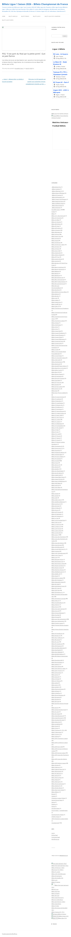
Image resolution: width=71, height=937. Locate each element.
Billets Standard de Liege (58, 720)
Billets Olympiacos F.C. (57, 592)
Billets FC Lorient (56, 419)
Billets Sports (55, 707)
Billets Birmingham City (57, 277)
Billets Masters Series (57, 567)
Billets (53, 214)
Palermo (54, 804)
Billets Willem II (55, 792)
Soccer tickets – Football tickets (60, 810)
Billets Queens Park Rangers (59, 199)
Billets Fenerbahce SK (57, 446)
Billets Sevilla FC (56, 687)
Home (3, 16)
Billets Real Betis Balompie (58, 648)
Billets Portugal (55, 617)
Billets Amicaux (13, 16)
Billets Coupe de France (57, 341)
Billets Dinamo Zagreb (57, 374)
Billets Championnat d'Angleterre (60, 308)
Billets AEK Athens (56, 224)
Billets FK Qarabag (56, 458)
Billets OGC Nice (56, 590)
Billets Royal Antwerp (57, 662)
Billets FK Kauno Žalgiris (58, 456)
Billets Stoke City (56, 722)
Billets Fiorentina (56, 450)
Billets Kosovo (55, 510)
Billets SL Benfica (56, 693)
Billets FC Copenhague (57, 403)
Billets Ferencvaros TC (57, 448)
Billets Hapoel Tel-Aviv (57, 479)
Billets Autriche (55, 261)
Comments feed (56, 837)
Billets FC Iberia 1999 (57, 415)
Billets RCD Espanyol (57, 646)
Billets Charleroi (56, 189)
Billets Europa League (57, 386)
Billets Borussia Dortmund (58, 283)
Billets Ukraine (55, 765)
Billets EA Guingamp (57, 376)
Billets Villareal (55, 779)
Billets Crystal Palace (57, 356)
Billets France (25, 16)
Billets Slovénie (55, 699)
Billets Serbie (55, 683)
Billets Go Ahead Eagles (57, 471)
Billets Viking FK (55, 775)
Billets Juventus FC (56, 504)
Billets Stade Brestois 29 (58, 716)
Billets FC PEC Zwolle (57, 428)
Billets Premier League (57, 623)
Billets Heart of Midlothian (58, 481)
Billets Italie (54, 498)
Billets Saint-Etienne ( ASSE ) (59, 668)
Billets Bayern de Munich (58, 269)
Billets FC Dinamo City (57, 405)
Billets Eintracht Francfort (58, 378)
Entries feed (55, 835)
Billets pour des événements (59, 619)
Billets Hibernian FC (57, 191)
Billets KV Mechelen (56, 514)
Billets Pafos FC (55, 600)
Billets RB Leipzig (56, 640)
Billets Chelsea (55, 323)
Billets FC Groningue (57, 409)
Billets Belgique (55, 271)
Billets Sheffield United (58, 203)
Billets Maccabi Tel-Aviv (57, 559)
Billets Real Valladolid (57, 652)
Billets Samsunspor (56, 672)
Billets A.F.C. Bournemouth (58, 216)
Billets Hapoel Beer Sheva (58, 477)
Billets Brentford (56, 290)
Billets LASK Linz (56, 522)
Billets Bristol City (56, 187)
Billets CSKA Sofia (56, 360)
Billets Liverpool (56, 551)
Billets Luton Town (56, 555)
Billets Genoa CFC (56, 465)
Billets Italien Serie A (57, 500)
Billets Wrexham (56, 207)
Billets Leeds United (57, 530)
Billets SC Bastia (55, 893)
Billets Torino (55, 728)
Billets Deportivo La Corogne (59, 368)
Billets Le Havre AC (56, 524)
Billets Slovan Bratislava (58, 695)
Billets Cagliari (55, 300)
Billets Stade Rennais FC (58, 718)
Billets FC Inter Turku (57, 417)
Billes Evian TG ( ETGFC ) (58, 870)
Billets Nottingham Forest (58, 586)
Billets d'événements (57, 362)
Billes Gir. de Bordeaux (57, 899)
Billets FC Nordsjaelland (58, 425)
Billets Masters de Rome (58, 565)
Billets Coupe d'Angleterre (58, 333)
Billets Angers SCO (56, 236)
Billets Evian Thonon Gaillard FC (60, 393)
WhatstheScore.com (64, 855)
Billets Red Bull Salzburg (58, 654)
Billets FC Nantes (56, 882)
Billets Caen (54, 298)
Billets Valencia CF (56, 767)
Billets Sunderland (56, 724)
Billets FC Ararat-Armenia (58, 397)
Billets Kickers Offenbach (58, 193)
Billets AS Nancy (56, 246)
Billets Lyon (54, 557)
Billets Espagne (55, 384)
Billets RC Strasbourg (57, 644)
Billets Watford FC (56, 786)
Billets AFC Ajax (55, 226)
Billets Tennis (55, 726)
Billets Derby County (57, 370)
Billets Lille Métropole (57, 547)
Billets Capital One (56, 302)
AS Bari (53, 211)
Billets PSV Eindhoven (57, 633)
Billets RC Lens (55, 642)
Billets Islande (55, 495)
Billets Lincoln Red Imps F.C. (59, 549)
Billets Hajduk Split (56, 475)
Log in (53, 833)
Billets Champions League (58, 321)
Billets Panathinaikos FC (58, 602)
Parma (53, 806)
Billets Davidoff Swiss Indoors (59, 366)
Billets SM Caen (55, 701)
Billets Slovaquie (56, 697)
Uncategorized (55, 823)
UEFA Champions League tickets (60, 819)
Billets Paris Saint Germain (58, 609)
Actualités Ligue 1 (19, 68)
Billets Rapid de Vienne (58, 201)
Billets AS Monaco (56, 242)
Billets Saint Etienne (57, 666)
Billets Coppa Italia (56, 331)
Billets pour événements (58, 621)
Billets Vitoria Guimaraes (58, 784)
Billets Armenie (55, 238)
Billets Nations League (57, 578)
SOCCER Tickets (55, 808)
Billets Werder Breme (57, 788)
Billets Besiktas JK (56, 275)
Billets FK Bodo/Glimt (57, 454)
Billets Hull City (55, 485)
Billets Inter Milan (56, 487)
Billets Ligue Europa (7, 20)
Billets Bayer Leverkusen (58, 267)
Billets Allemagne (56, 232)
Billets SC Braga (55, 679)
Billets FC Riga (55, 430)
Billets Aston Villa (56, 251)
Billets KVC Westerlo (57, 516)
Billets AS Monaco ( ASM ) (58, 244)
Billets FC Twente (56, 438)
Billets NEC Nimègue (57, 580)
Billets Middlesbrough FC (58, 572)
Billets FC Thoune (56, 436)
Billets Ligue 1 (37, 16)
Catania (53, 796)
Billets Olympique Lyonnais (58, 598)
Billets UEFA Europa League (58, 753)
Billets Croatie (55, 349)
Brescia (53, 794)
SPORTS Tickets (55, 816)
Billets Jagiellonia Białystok (58, 502)
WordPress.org (55, 839)
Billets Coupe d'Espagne (58, 335)
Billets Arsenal (55, 240)
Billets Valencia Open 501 (58, 769)
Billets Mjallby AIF (56, 574)
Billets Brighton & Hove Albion (59, 292)
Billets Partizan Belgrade (58, 613)
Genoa (53, 802)
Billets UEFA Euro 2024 (57, 747)
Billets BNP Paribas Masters (59, 281)
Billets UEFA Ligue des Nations (59, 759)
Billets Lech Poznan (56, 528)
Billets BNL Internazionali (58, 279)
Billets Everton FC (56, 388)
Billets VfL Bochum (56, 773)
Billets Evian (55, 391)
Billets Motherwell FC (57, 197)
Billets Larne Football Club (58, 520)
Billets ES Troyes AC (56, 382)
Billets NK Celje (55, 584)
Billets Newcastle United (58, 582)
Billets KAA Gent (56, 506)
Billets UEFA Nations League (59, 763)
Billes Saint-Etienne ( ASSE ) (58, 902)
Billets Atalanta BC (56, 253)
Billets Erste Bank (56, 380)
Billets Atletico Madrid (57, 255)
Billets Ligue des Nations (58, 543)
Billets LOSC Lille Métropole (59, 553)
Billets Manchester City (57, 561)
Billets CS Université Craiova (59, 358)
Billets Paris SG (55, 611)
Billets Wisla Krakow (57, 205)
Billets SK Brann (55, 691)
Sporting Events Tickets (57, 814)
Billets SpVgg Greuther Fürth (59, 709)
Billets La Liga (55, 518)
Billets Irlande (55, 493)
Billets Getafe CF (56, 469)
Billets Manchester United (58, 563)
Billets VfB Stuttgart (56, 771)
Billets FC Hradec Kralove (58, 413)
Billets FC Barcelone (56, 401)
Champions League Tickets (58, 798)
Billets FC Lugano (56, 421)
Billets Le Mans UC (56, 526)
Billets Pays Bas (55, 615)
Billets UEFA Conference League (60, 742)
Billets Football (55, 460)
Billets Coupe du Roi (57, 343)
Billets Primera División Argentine (60, 629)
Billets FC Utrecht (56, 440)
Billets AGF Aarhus (56, 228)
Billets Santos (55, 674)
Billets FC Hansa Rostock (58, 411)
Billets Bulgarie (55, 294)
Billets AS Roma (55, 249)
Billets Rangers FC (56, 635)
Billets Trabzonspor (56, 732)
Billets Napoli (55, 576)
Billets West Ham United (58, 790)
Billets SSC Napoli (56, 714)
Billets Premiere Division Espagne (60, 625)
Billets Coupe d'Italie (57, 337)
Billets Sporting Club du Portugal (60, 703)
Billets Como (55, 329)
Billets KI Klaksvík (56, 508)
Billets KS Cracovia (56, 195)
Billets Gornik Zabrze (57, 473)
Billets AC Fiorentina (57, 218)
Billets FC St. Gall (56, 434)
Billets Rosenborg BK (57, 660)
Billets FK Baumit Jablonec (58, 452)
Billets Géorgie (55, 467)
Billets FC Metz (55, 906)
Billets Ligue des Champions (52, 16)
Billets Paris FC (55, 607)
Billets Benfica (55, 273)
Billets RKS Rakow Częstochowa (60, 656)
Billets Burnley (55, 296)
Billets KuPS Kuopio (56, 512)
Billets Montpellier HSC (57, 878)
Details (55, 924)
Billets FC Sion (55, 432)
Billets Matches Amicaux (58, 570)
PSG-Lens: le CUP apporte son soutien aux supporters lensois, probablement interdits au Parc (36, 81)
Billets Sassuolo (55, 677)
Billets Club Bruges (56, 325)
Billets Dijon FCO (56, 372)
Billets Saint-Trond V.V (57, 670)
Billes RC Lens (55, 889)
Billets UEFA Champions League (60, 738)
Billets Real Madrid (56, 650)
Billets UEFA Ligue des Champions (60, 755)
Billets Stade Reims (56, 904)
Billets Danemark (56, 364)
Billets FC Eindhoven (57, 407)
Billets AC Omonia (56, 222)
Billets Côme (55, 327)
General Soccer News (57, 800)
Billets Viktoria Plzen (57, 777)
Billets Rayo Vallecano (57, 637)
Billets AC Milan (55, 220)
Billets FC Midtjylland (57, 423)
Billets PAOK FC (55, 605)
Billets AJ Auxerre (56, 230)
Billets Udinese (55, 736)
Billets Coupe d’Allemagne (58, 339)
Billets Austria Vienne (57, 259)
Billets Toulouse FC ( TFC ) (58, 730)
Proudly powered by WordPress (9, 934)
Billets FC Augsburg (56, 399)
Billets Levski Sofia (56, 532)
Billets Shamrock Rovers (58, 689)
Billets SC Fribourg (56, 681)
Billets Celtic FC (55, 306)
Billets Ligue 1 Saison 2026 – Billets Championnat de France (35, 4)
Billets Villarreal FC (56, 781)
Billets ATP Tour (55, 257)
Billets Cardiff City (56, 304)
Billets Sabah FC (56, 664)
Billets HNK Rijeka (56, 483)
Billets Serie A (55, 685)
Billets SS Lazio (55, 712)
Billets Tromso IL (56, 734)
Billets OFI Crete (56, 588)
